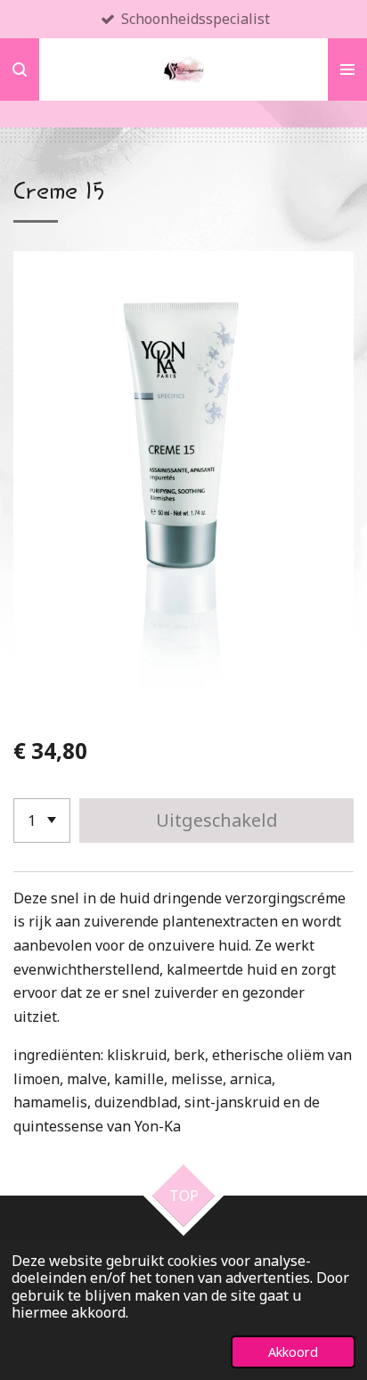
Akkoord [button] (293, 1351)
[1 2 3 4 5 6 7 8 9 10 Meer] (41, 820)
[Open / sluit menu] (347, 69)
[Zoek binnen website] (19, 69)
